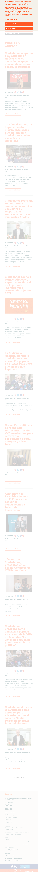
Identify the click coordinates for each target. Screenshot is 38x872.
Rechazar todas (11, 24)
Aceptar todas (11, 28)
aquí (8, 15)
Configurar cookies (11, 19)
